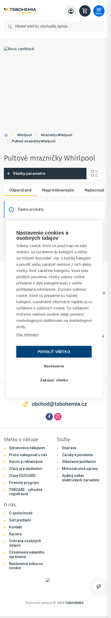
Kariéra (15, 534)
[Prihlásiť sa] (71, 11)
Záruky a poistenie (77, 455)
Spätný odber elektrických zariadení (80, 478)
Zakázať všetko (54, 380)
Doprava (69, 448)
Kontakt (15, 527)
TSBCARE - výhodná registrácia (25, 492)
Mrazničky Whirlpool (56, 135)
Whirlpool (24, 135)
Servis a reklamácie (26, 462)
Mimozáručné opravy (80, 469)
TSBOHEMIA (74, 603)
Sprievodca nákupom (27, 448)
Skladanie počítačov (79, 462)
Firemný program (24, 483)
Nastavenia (54, 366)
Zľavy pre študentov (25, 469)
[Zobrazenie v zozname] (96, 173)
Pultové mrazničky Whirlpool (33, 141)
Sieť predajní (20, 520)
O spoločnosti (21, 513)
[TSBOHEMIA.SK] (20, 11)
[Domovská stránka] (6, 136)
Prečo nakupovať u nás (28, 455)
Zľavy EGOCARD (22, 476)
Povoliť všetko (54, 352)
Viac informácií (27, 334)
